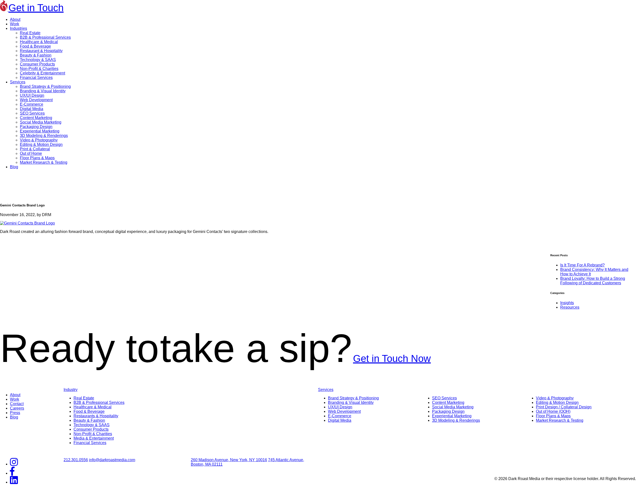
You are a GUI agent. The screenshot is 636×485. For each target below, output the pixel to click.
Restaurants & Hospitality (96, 416)
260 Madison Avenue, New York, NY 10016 (229, 460)
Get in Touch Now (392, 358)
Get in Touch (36, 7)
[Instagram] (14, 464)
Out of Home (31, 153)
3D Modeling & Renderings (44, 135)
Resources (569, 307)
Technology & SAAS (38, 60)
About (15, 19)
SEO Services (32, 113)
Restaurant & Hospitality (41, 51)
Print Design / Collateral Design (564, 407)
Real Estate (30, 33)
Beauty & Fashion (35, 55)
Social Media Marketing (40, 122)
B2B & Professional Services (45, 37)
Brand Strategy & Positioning (45, 86)
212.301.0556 (76, 460)
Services (17, 82)
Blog (14, 167)
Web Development (36, 100)
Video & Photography (39, 140)
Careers (17, 408)
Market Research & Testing (43, 162)
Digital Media (31, 109)
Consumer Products (37, 64)
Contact (17, 404)
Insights (567, 303)
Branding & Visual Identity (43, 91)
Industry (71, 390)
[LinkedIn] (14, 482)
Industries (18, 28)
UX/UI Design (32, 95)
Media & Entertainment (94, 438)
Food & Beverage (35, 46)
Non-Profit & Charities (39, 68)
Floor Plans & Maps (37, 158)
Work (14, 24)
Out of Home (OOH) (553, 411)
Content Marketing (36, 118)
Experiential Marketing (39, 131)
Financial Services (36, 77)
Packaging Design (36, 127)
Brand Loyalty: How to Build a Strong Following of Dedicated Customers (592, 280)
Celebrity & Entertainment (42, 73)
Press (15, 413)
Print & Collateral (35, 149)
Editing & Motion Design (41, 144)
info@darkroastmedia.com (112, 460)
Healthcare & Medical (39, 42)
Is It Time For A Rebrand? (582, 265)
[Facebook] (12, 473)
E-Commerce (31, 104)
